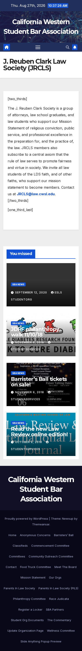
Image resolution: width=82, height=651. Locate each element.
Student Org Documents (27, 620)
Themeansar (40, 524)
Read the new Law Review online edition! (39, 432)
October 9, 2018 (29, 442)
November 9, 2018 (30, 342)
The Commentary (59, 620)
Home (12, 535)
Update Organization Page (25, 630)
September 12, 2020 (31, 292)
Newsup (67, 518)
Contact (11, 567)
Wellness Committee (61, 630)
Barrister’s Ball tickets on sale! (39, 382)
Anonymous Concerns (35, 535)
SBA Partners (55, 609)
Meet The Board (65, 567)
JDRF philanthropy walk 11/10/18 (35, 332)
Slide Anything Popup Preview (41, 641)
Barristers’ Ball (63, 535)
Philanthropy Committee (29, 598)
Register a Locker (30, 609)
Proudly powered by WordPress (27, 518)
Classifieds (20, 545)
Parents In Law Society (19, 588)
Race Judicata (59, 598)
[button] (67, 47)
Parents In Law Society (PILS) (58, 588)
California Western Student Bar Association (41, 489)
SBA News (18, 284)
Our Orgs (55, 577)
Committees (17, 556)
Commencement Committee (50, 545)
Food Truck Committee (35, 567)
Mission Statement (33, 577)
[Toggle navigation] (38, 47)
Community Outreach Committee (51, 556)
